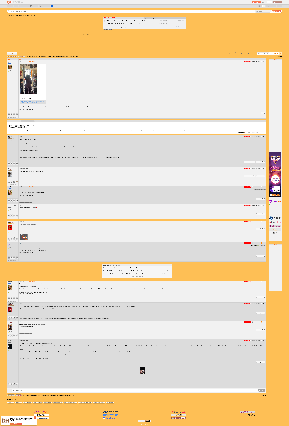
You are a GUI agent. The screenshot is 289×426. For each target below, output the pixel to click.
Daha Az (279, 32)
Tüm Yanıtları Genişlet (28, 121)
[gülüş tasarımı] (275, 230)
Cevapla (21, 56)
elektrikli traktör (18, 402)
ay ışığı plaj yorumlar (27, 402)
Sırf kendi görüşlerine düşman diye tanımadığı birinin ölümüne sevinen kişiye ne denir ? (125, 270)
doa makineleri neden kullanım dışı (70, 402)
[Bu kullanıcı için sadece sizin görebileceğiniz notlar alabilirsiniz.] (8, 72)
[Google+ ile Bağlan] (270, 2)
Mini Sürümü (275, 235)
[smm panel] (275, 226)
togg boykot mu (10, 402)
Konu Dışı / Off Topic (37, 56)
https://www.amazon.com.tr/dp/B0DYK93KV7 (157, 23)
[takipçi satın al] (275, 223)
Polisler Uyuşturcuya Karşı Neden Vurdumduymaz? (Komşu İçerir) (120, 267)
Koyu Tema (260, 6)
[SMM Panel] (110, 416)
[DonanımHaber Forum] (15, 2)
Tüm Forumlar (29, 56)
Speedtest (47, 6)
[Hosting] (275, 219)
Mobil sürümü (275, 233)
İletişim (268, 6)
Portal (15, 6)
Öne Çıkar (12, 56)
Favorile (19, 395)
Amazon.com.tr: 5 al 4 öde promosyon (114, 27)
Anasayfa (10, 6)
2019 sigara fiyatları (47, 402)
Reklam (274, 6)
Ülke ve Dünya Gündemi (46, 56)
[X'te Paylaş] (264, 113)
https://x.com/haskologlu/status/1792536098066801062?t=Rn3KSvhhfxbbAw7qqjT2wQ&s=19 (33, 102)
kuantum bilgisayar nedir (57, 402)
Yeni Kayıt (278, 2)
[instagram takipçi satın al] (275, 202)
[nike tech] (247, 416)
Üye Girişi (255, 2)
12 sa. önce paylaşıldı (180, 23)
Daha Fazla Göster (137, 276)
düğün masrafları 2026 (38, 402)
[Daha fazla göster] (108, 29)
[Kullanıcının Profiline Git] (10, 67)
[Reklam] (52, 6)
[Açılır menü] (260, 133)
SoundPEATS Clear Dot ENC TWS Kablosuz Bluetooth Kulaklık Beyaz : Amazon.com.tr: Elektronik (126, 23)
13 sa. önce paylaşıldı (180, 20)
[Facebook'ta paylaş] (262, 113)
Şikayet (263, 61)
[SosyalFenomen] (41, 416)
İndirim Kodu (34, 6)
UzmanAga (240, 132)
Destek (279, 6)
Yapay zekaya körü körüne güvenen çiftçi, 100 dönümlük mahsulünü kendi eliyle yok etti (126, 273)
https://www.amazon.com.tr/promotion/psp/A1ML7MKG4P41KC (137, 27)
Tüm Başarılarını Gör (12, 117)
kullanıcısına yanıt (260, 189)
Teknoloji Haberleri (23, 6)
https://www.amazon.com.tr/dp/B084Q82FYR (157, 20)
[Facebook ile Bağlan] (268, 2)
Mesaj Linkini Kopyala (256, 61)
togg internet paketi (110, 402)
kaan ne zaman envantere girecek (85, 402)
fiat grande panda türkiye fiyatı (99, 402)
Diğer (40, 6)
